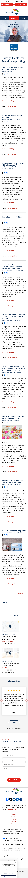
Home (4, 18)
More (23, 18)
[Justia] (20, 799)
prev (1, 701)
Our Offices (14, 615)
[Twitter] (10, 799)
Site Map (14, 821)
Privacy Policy (14, 819)
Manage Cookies (17, 841)
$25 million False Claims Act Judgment (12, 116)
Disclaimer (14, 817)
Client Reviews (14, 681)
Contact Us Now (14, 780)
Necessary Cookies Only (8, 873)
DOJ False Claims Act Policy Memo (14, 531)
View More (14, 722)
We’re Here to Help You (11, 740)
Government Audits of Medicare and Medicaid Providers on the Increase (13, 316)
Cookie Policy (7, 841)
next (26, 701)
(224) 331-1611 (11, 643)
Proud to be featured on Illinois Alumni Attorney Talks (13, 68)
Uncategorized (12, 106)
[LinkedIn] (17, 799)
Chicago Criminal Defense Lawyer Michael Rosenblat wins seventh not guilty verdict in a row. (14, 368)
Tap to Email (21, 4)
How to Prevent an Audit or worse (12, 218)
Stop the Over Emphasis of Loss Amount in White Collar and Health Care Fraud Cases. (13, 267)
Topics (4, 602)
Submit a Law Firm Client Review (14, 728)
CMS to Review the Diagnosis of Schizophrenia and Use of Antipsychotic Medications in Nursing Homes (13, 166)
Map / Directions (7, 641)
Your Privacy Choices (12, 838)
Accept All (8, 869)
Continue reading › (8, 101)
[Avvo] (14, 799)
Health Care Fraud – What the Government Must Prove (13, 417)
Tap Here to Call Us (7, 4)
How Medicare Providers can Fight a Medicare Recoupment (13, 481)
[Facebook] (7, 799)
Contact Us (14, 18)
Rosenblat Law (19, 871)
